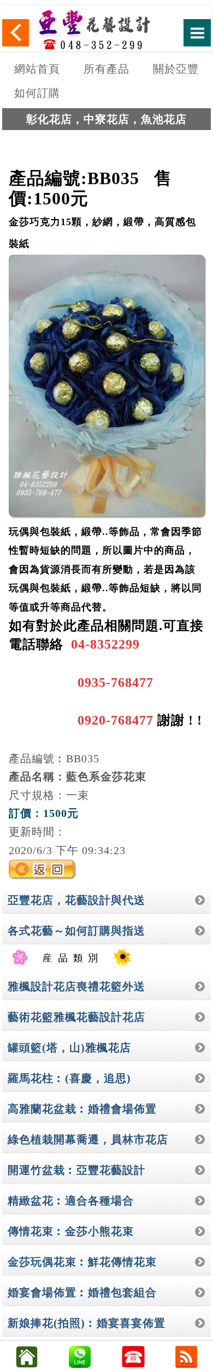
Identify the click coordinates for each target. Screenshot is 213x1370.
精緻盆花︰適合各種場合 (71, 1201)
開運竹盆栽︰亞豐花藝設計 (76, 1170)
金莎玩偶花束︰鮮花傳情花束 (82, 1262)
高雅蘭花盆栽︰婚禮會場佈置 (82, 1109)
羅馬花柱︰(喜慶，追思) (69, 1078)
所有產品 (106, 69)
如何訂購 (37, 93)
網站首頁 (37, 69)
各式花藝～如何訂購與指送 (76, 931)
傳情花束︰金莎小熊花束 (71, 1231)
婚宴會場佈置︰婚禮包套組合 (82, 1292)
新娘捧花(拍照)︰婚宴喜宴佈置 (86, 1323)
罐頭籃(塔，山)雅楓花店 (69, 1048)
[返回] (15, 32)
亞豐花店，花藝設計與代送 (76, 900)
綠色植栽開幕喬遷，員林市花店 (88, 1139)
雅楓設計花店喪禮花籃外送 (76, 986)
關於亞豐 (176, 69)
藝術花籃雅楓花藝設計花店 (76, 1017)
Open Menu (197, 32)
